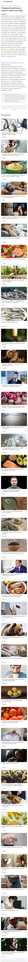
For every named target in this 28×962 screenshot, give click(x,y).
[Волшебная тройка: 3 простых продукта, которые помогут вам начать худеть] (14, 591)
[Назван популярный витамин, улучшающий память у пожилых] (14, 275)
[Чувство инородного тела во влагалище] (14, 654)
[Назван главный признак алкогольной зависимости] (14, 927)
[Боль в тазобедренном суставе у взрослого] (14, 885)
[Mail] (4, 1)
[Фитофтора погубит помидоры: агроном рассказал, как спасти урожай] (14, 717)
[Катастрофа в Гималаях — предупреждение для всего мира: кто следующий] (14, 296)
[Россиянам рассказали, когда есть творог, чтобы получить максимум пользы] (14, 444)
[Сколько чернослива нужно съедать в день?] (14, 549)
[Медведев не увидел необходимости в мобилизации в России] (14, 570)
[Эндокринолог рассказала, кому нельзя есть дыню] (14, 822)
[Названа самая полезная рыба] (14, 317)
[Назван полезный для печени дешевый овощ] (14, 254)
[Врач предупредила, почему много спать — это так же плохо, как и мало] (14, 738)
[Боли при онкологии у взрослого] (14, 906)
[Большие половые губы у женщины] (14, 233)
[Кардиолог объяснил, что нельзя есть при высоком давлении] (14, 359)
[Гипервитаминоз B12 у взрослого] (14, 759)
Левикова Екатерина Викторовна (15, 62)
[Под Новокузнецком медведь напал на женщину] (14, 633)
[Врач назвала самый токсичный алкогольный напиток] (14, 338)
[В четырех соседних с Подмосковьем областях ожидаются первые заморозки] (14, 780)
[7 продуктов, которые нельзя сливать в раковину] (14, 528)
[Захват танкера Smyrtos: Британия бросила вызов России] (14, 423)
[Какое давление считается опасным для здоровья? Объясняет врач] (14, 128)
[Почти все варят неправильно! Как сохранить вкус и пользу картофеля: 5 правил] (14, 170)
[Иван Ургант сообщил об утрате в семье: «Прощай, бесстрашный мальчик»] (14, 380)
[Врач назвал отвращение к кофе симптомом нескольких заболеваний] (14, 675)
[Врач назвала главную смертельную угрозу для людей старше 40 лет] (14, 465)
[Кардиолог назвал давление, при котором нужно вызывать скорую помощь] (14, 149)
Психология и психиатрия (14, 5)
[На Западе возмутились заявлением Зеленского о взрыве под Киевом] (14, 486)
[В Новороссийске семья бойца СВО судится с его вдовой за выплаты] (14, 191)
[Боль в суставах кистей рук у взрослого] (14, 843)
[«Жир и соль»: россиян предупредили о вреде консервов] (14, 507)
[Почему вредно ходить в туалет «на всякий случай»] (14, 864)
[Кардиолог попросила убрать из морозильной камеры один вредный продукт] (14, 212)
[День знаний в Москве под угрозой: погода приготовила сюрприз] (14, 948)
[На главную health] (8, 1)
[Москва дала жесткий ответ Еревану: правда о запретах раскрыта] (14, 612)
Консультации (4, 5)
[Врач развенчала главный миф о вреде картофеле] (14, 801)
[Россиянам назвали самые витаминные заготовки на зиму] (14, 696)
